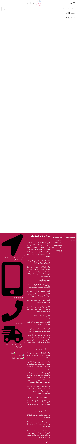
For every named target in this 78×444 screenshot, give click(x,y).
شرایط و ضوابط (58, 245)
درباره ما (73, 240)
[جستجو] (4, 9)
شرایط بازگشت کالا (57, 247)
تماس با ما (72, 242)
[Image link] (13, 353)
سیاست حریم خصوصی (58, 250)
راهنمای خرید (59, 240)
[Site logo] (38, 3)
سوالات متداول (58, 242)
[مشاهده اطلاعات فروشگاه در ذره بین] (20, 355)
